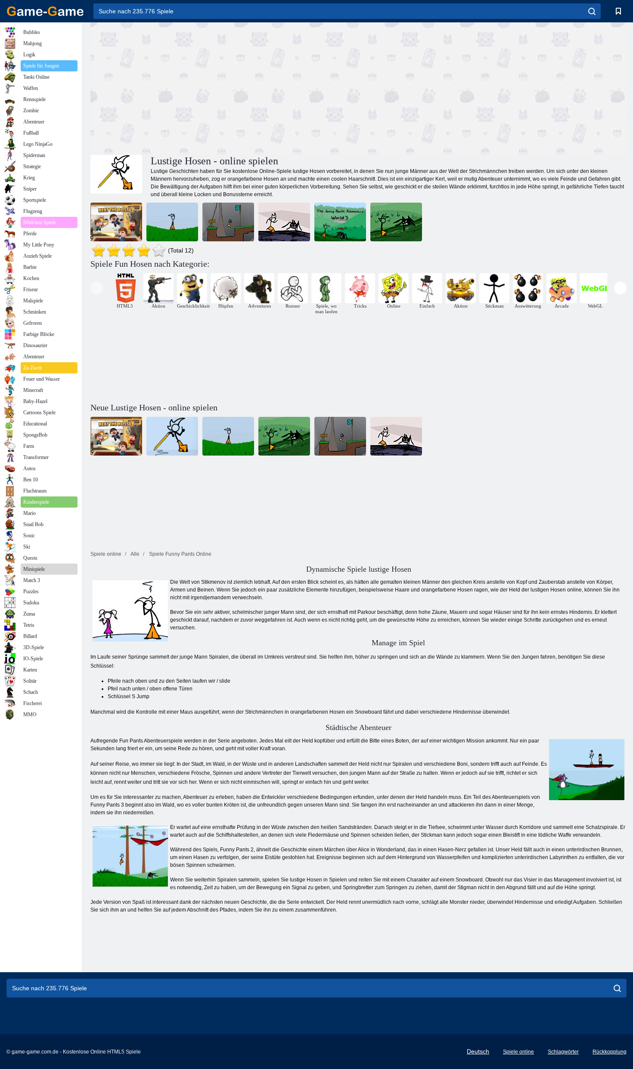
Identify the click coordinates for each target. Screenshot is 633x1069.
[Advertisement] (224, 87)
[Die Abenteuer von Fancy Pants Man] (284, 222)
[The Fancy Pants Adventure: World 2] (228, 222)
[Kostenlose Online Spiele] (45, 11)
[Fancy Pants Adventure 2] (172, 222)
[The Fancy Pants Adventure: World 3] (340, 222)
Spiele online (518, 1052)
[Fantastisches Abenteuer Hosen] (396, 222)
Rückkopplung (610, 1052)
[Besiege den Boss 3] (116, 222)
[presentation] (96, 288)
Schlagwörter (563, 1052)
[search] (592, 11)
